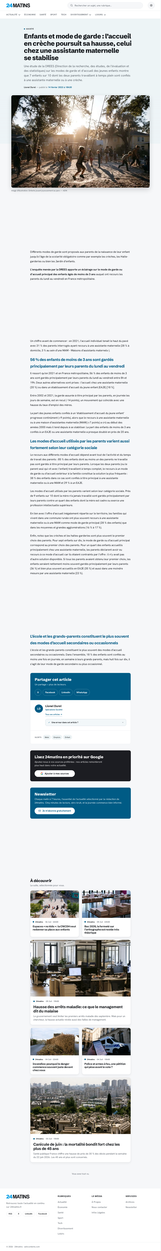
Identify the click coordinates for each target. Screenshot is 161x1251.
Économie (30, 14)
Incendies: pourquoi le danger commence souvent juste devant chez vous (52, 1067)
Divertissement (79, 14)
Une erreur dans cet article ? (63, 722)
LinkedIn (65, 692)
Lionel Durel (30, 87)
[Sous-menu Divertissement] (90, 14)
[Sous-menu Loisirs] (105, 14)
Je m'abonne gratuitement (55, 810)
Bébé (46, 737)
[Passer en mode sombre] (151, 5)
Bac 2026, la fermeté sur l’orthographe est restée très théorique (100, 929)
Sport (53, 14)
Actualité (11, 14)
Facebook (50, 692)
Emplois (56, 737)
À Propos (94, 1202)
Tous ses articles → (53, 714)
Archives (128, 1202)
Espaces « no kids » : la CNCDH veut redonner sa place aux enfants (53, 928)
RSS (10, 1214)
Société (30, 29)
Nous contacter (98, 1207)
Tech (64, 14)
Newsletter (129, 1207)
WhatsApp (81, 692)
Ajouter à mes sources (55, 773)
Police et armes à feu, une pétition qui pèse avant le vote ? (103, 1065)
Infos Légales (97, 1212)
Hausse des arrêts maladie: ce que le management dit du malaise (76, 1009)
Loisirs (99, 14)
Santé (43, 14)
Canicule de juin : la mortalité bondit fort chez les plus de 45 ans (75, 1146)
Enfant (66, 737)
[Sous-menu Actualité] (19, 14)
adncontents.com (32, 1246)
